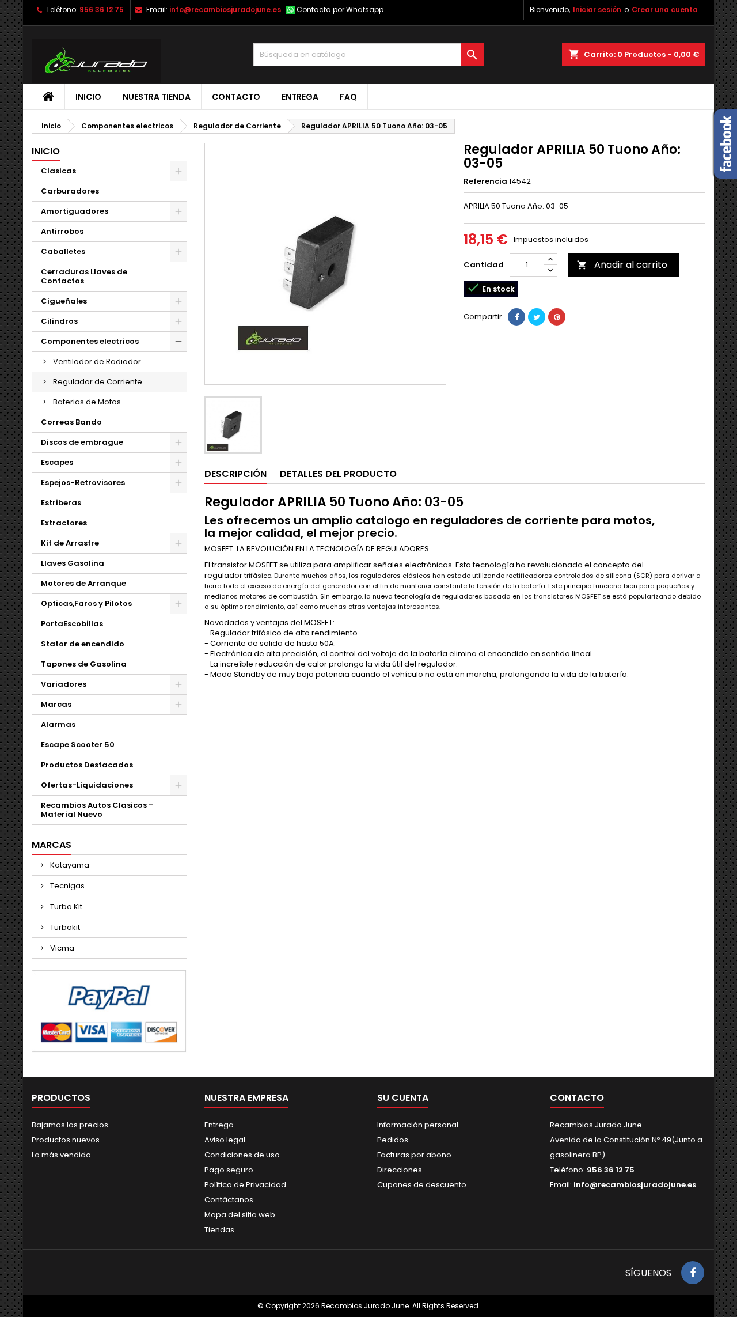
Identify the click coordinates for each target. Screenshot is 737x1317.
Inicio (88, 97)
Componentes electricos (90, 341)
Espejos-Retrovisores (83, 482)
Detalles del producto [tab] (338, 473)
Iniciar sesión (597, 9)
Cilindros (59, 321)
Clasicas (58, 170)
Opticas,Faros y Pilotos (86, 603)
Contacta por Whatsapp (340, 9)
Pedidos (392, 1139)
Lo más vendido (61, 1154)
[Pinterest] (556, 317)
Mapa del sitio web (239, 1214)
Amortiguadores (74, 211)
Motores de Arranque (83, 583)
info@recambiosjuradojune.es (225, 9)
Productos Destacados (87, 764)
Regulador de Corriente (97, 381)
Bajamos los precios (70, 1124)
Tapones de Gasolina (84, 663)
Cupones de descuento (421, 1184)
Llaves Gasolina (72, 563)
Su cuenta (402, 1097)
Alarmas (58, 724)
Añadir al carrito (622, 264)
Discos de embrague (82, 442)
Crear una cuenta (665, 9)
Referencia (485, 181)
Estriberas (61, 502)
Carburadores (70, 191)
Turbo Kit (65, 906)
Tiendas (219, 1229)
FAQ (348, 97)
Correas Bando (71, 422)
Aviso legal (224, 1139)
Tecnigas (66, 885)
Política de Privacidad (245, 1184)
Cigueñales (64, 301)
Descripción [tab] (235, 473)
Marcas (56, 704)
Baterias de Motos (87, 401)
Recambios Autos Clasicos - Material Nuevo (97, 810)
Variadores (63, 684)
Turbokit (64, 927)
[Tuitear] (536, 317)
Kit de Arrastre (70, 543)
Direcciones (399, 1169)
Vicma (61, 948)
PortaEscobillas (72, 623)
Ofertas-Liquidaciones (87, 784)
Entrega (300, 97)
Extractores (64, 522)
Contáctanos (228, 1199)
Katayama (68, 865)
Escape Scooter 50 (78, 744)
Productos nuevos (66, 1139)
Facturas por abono (414, 1154)
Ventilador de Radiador (97, 361)
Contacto (236, 97)
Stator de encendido (82, 643)
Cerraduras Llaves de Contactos (84, 276)
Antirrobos (62, 231)
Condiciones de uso (242, 1154)
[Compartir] (516, 317)
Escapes (57, 462)
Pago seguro (228, 1169)
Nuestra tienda (157, 97)
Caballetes (63, 251)
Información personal (417, 1124)
